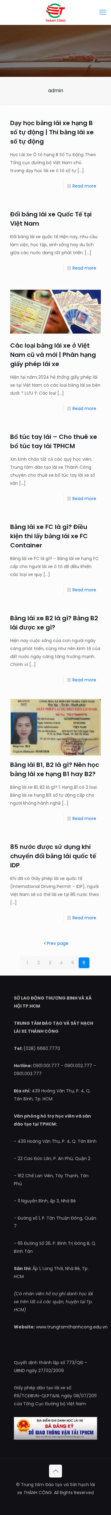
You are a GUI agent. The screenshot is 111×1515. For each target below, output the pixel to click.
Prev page (57, 943)
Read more (84, 186)
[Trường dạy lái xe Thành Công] (55, 12)
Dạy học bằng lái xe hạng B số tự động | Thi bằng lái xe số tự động (52, 132)
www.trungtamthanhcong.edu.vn (72, 1327)
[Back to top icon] (55, 1471)
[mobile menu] (102, 12)
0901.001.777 (46, 1066)
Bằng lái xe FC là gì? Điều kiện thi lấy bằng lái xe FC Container (49, 536)
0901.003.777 (28, 1074)
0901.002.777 (78, 1066)
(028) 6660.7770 (41, 1048)
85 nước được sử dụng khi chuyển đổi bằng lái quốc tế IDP (53, 856)
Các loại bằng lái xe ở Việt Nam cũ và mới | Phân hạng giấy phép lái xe (53, 354)
